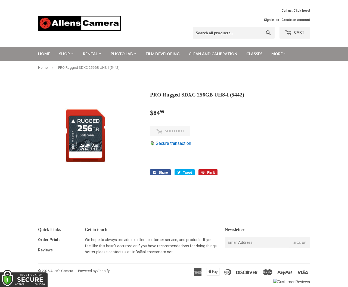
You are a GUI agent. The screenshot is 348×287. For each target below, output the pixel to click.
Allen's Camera (61, 271)
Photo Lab (122, 53)
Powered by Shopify (94, 271)
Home (44, 53)
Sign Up (299, 243)
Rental (90, 53)
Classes (254, 53)
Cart (298, 32)
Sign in (269, 20)
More (277, 53)
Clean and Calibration (213, 53)
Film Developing (163, 53)
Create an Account (295, 20)
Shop (65, 53)
